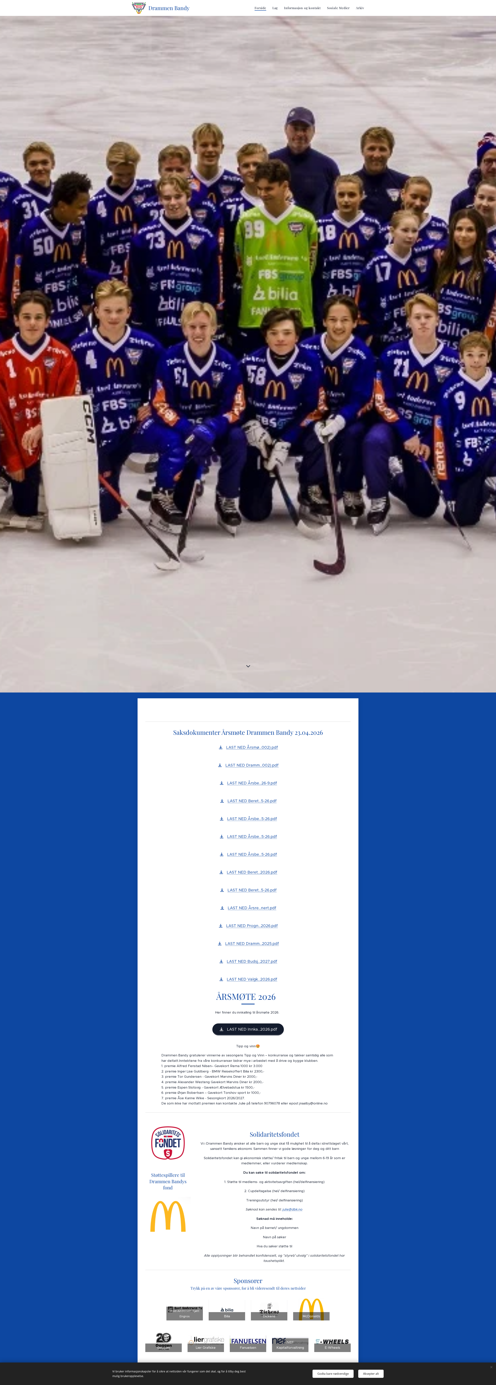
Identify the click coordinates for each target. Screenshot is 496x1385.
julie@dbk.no (292, 1209)
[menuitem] (261, 8)
